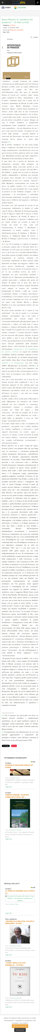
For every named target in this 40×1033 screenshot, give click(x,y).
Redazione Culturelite (16, 30)
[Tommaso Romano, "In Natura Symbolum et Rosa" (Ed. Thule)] (20, 828)
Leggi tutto (8, 787)
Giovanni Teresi (14, 904)
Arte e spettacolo (11, 919)
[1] (9, 142)
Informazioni (20, 1030)
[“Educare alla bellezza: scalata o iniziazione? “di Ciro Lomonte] (20, 944)
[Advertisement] (18, 862)
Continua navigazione (20, 1026)
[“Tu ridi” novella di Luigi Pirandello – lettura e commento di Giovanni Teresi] (20, 996)
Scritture (12, 25)
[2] (34, 365)
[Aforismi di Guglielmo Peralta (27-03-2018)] (20, 776)
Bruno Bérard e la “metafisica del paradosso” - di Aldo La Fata (17, 21)
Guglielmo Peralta (15, 778)
